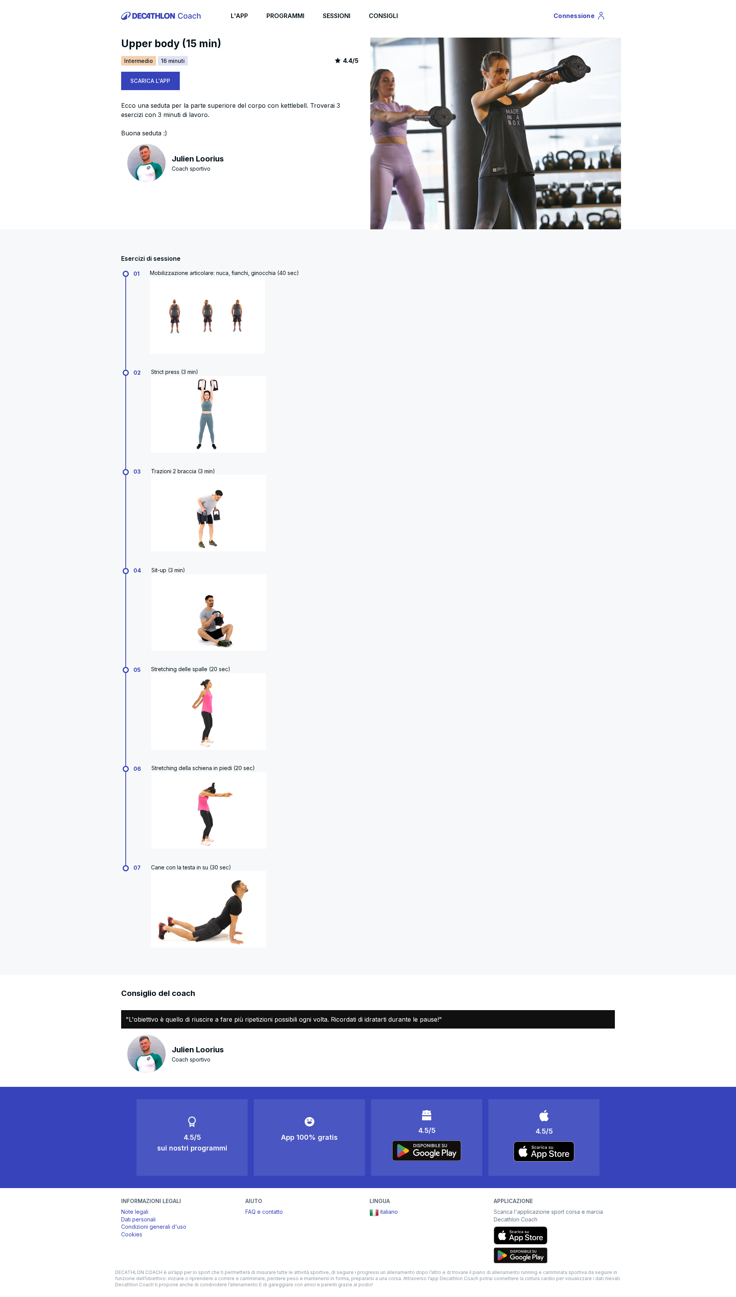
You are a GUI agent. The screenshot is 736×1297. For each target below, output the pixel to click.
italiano (389, 1211)
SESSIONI (336, 16)
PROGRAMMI (285, 16)
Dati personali (138, 1219)
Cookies (131, 1234)
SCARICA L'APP (150, 80)
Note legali (134, 1211)
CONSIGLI (383, 16)
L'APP (239, 16)
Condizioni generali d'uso (153, 1226)
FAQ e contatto (264, 1211)
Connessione (577, 17)
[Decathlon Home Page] (162, 15)
